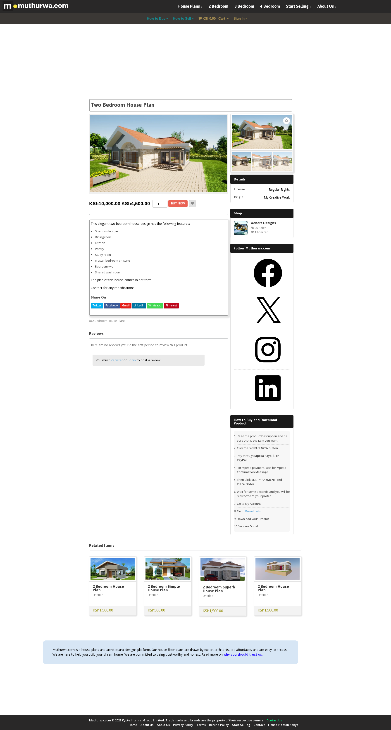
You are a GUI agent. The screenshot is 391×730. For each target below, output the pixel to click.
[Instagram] (268, 365)
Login (132, 360)
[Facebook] (268, 289)
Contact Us (274, 720)
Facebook (111, 305)
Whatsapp (155, 305)
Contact (259, 725)
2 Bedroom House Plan (108, 588)
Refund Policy (219, 725)
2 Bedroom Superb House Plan (219, 589)
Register (117, 360)
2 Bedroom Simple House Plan (164, 588)
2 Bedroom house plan (209, 320)
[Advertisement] (195, 67)
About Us (325, 6)
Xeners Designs (263, 223)
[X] (268, 327)
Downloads (253, 511)
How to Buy (156, 18)
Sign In (239, 18)
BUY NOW (178, 203)
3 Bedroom (244, 6)
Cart (214, 18)
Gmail (126, 305)
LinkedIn (139, 305)
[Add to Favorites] (192, 203)
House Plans (189, 6)
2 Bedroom (218, 6)
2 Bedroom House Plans (108, 321)
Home (133, 725)
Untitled (98, 595)
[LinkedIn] (268, 404)
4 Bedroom (270, 6)
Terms (201, 725)
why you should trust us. (243, 654)
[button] (286, 120)
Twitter (97, 305)
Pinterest (171, 305)
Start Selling (297, 6)
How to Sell (182, 18)
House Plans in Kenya (283, 725)
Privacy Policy (183, 725)
